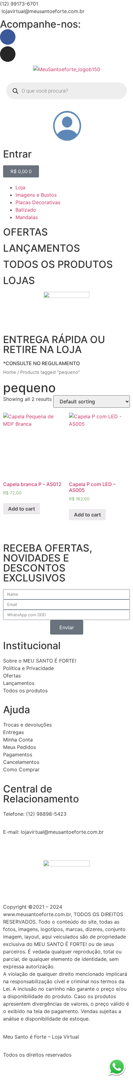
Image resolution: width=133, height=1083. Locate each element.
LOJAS (19, 280)
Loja (20, 187)
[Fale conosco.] (117, 1067)
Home (9, 372)
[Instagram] (7, 54)
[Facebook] (7, 37)
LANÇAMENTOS (41, 248)
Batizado (25, 210)
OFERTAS (25, 232)
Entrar (17, 154)
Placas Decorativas (37, 202)
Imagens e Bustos (36, 195)
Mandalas (26, 217)
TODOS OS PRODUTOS (58, 264)
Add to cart (21, 509)
